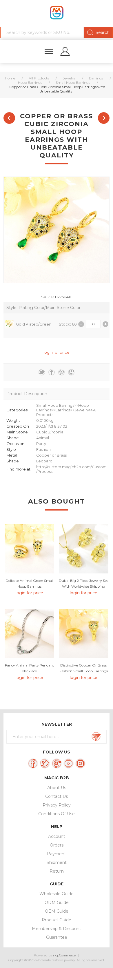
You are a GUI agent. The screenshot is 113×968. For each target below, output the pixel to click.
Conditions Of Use (56, 813)
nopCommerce (64, 955)
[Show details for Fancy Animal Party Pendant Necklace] (29, 633)
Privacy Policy (57, 805)
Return (57, 871)
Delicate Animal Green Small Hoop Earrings (30, 583)
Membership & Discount (56, 928)
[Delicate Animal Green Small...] (104, 118)
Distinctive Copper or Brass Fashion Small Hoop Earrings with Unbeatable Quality (83, 671)
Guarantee (56, 937)
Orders (56, 845)
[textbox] (56, 32)
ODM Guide (57, 902)
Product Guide (56, 919)
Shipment (57, 862)
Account (56, 836)
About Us (56, 787)
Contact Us (56, 796)
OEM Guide (56, 911)
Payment (56, 853)
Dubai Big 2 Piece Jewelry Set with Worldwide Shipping (83, 583)
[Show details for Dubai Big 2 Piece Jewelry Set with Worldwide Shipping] (83, 548)
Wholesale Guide (56, 893)
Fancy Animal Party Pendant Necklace (29, 668)
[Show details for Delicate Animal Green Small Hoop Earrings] (29, 548)
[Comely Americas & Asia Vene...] (9, 118)
